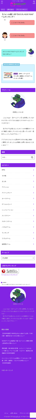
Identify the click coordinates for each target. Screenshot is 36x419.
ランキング (5, 232)
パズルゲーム (6, 227)
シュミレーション (7, 210)
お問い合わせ (10, 9)
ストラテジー (6, 215)
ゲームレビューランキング (9, 274)
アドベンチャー (7, 192)
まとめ (4, 181)
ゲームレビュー (7, 204)
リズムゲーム (6, 238)
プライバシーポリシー (21, 9)
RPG (3, 170)
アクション (5, 187)
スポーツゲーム (7, 221)
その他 (4, 175)
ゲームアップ (16, 416)
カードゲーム (6, 198)
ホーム (3, 9)
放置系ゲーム (6, 244)
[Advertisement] (18, 391)
